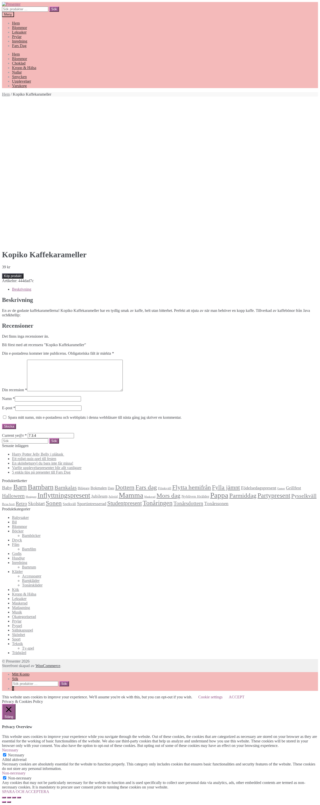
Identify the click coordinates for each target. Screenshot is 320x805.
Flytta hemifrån (191, 487)
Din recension (14, 390)
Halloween (13, 496)
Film (15, 544)
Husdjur (18, 558)
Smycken (19, 77)
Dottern (124, 487)
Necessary (16, 755)
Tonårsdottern (188, 503)
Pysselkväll (303, 496)
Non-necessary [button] (14, 773)
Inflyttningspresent (64, 495)
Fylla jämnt (226, 487)
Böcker (18, 531)
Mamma (131, 495)
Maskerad (150, 496)
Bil (14, 522)
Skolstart (36, 503)
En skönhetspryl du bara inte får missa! (42, 463)
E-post (8, 408)
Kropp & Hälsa (24, 68)
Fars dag (146, 487)
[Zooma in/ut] (19, 797)
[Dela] (9, 797)
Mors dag (168, 495)
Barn (20, 487)
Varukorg (19, 86)
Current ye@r (14, 435)
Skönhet (18, 635)
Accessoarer (31, 576)
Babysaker (20, 517)
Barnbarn (41, 487)
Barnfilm (29, 549)
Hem (16, 23)
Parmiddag (242, 495)
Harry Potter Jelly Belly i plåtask (38, 454)
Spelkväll (69, 504)
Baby (7, 487)
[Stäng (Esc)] (4, 797)
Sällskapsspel (22, 630)
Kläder (17, 571)
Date (111, 488)
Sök (54, 9)
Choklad (19, 63)
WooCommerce (48, 666)
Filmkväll (164, 488)
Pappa (219, 495)
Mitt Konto (21, 674)
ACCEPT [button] (236, 697)
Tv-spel (28, 648)
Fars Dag (19, 46)
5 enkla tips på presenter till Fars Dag (41, 472)
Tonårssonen (216, 503)
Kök (15, 589)
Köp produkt (13, 276)
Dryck (17, 540)
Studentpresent (124, 503)
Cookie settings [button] (210, 697)
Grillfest (293, 487)
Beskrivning (21, 289)
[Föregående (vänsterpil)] (4, 802)
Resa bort (8, 504)
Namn (8, 398)
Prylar (17, 37)
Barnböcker (31, 535)
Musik (17, 612)
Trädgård (19, 653)
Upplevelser (21, 81)
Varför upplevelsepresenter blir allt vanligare (47, 468)
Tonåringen (157, 503)
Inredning (19, 41)
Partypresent (274, 495)
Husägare (31, 496)
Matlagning (21, 608)
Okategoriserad (24, 617)
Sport (16, 639)
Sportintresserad (91, 503)
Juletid (113, 496)
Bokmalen (98, 488)
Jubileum (99, 496)
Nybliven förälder (195, 496)
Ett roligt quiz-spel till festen (34, 459)
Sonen (54, 503)
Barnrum (29, 567)
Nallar (17, 72)
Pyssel (17, 626)
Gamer (281, 488)
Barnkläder (31, 580)
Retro (21, 503)
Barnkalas (65, 487)
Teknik (17, 644)
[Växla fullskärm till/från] (14, 797)
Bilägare (84, 488)
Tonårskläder (32, 585)
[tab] (165, 289)
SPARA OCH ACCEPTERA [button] (25, 791)
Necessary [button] (10, 750)
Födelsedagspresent (258, 487)
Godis (17, 553)
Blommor (19, 28)
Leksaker (19, 32)
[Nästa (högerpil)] (9, 802)
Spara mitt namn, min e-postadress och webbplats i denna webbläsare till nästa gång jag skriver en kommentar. (95, 417)
